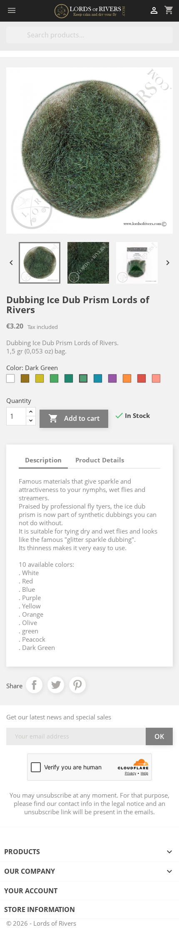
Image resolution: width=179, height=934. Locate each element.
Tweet (55, 685)
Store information (39, 909)
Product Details (99, 460)
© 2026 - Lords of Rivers (41, 923)
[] (169, 40)
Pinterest (77, 685)
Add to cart (73, 418)
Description (43, 460)
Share (34, 685)
